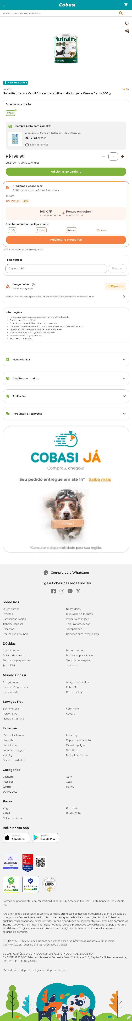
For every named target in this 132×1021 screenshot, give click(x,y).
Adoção (70, 713)
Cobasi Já (71, 687)
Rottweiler (72, 808)
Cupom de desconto (78, 740)
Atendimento (11, 650)
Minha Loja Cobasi (77, 755)
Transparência (74, 629)
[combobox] (66, 13)
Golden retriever (12, 818)
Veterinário (72, 708)
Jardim (7, 786)
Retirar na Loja (74, 692)
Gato (69, 776)
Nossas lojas (73, 609)
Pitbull (6, 813)
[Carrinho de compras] (126, 5)
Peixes (70, 786)
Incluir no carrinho (39, 144)
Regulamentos (75, 650)
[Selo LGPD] (49, 892)
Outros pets (10, 791)
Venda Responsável (78, 619)
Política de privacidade (79, 655)
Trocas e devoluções (78, 660)
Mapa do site (10, 970)
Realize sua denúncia (15, 634)
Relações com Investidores (82, 634)
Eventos (8, 614)
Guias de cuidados (13, 760)
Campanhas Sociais (14, 619)
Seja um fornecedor (78, 624)
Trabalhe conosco (13, 624)
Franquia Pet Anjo (13, 718)
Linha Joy (71, 735)
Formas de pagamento (17, 660)
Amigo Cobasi (11, 682)
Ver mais (102, 230)
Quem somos (11, 609)
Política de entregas (15, 655)
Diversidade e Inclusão (79, 614)
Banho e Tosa (11, 708)
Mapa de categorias (32, 970)
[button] (4, 5)
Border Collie (73, 813)
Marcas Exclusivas (13, 735)
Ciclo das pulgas (75, 745)
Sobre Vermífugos (13, 750)
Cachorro (8, 776)
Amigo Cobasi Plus (77, 682)
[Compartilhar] (127, 31)
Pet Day (8, 755)
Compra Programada (15, 687)
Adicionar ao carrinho (66, 171)
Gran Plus (71, 750)
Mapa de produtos (57, 970)
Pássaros (8, 781)
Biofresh (8, 740)
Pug (5, 808)
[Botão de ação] (124, 296)
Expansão (8, 629)
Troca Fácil (9, 665)
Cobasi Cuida (10, 692)
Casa (69, 781)
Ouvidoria (71, 665)
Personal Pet (10, 713)
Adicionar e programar (66, 239)
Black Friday (10, 745)
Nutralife (7, 89)
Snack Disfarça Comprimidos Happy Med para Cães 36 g (53, 133)
